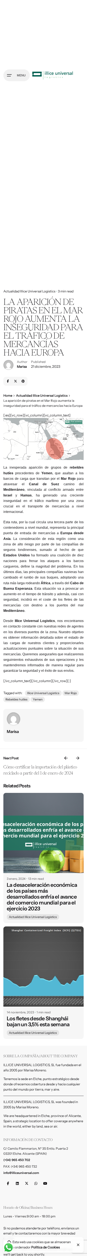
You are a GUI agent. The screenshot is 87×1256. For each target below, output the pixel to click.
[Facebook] (8, 381)
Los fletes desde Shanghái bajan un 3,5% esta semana (38, 1021)
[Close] (78, 1245)
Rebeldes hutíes (16, 699)
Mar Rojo (71, 693)
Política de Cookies (45, 1247)
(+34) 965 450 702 (16, 1160)
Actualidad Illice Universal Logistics (29, 291)
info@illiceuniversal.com (21, 1173)
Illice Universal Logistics (43, 693)
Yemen (38, 699)
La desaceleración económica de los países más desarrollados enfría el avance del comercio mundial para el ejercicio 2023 (42, 897)
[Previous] (66, 758)
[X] (15, 381)
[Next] (78, 758)
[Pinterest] (23, 381)
